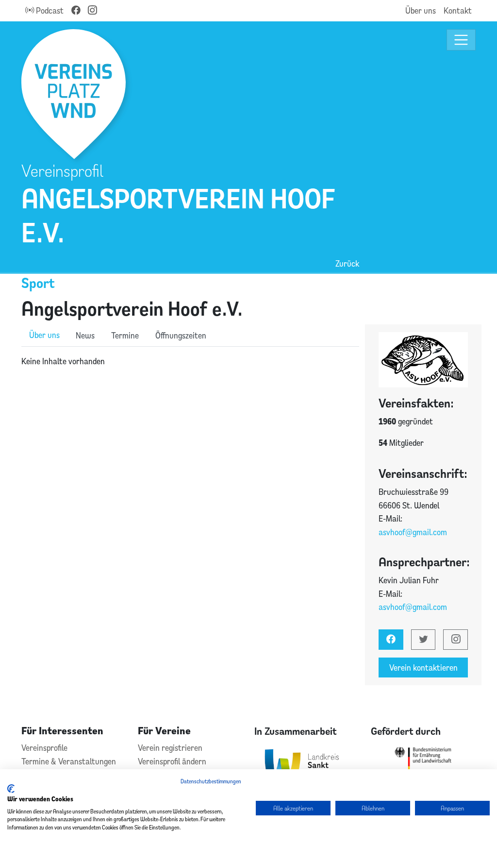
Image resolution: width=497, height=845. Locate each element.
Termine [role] (125, 335)
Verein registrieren (170, 747)
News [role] (85, 335)
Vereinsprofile (44, 747)
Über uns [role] (44, 334)
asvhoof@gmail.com (413, 532)
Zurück (347, 263)
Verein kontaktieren (423, 667)
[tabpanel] (190, 361)
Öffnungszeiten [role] (180, 335)
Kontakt (458, 10)
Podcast (49, 10)
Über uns (420, 10)
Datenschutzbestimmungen (211, 781)
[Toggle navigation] (461, 40)
